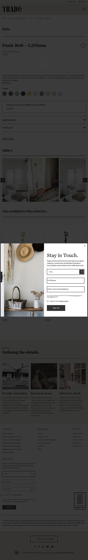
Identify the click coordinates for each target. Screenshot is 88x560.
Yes (47, 301)
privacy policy (63, 301)
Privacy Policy (76, 295)
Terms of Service (51, 296)
